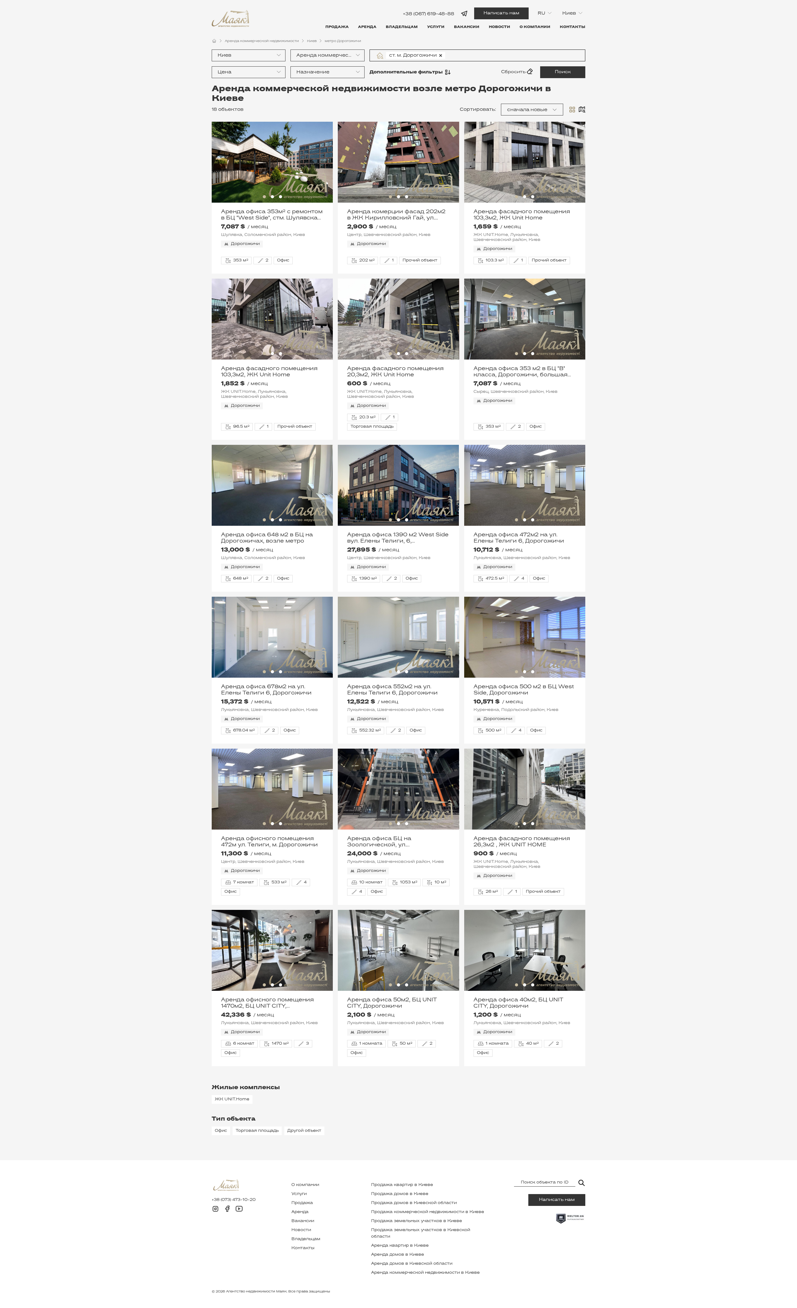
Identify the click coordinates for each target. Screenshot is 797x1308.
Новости (499, 27)
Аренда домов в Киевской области (411, 1264)
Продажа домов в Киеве (399, 1194)
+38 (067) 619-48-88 (428, 14)
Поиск (563, 72)
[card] (572, 109)
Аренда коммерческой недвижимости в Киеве (425, 1273)
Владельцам (402, 27)
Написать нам (501, 13)
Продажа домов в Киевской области (414, 1203)
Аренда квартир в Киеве (400, 1246)
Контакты (572, 27)
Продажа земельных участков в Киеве (416, 1221)
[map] (581, 109)
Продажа (337, 27)
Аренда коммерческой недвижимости (262, 41)
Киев (312, 41)
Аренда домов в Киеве (397, 1255)
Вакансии (466, 27)
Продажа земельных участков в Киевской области (420, 1233)
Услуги (436, 27)
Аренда (367, 27)
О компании (535, 27)
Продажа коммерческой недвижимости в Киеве (427, 1212)
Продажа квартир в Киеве (402, 1185)
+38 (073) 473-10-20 (234, 1200)
